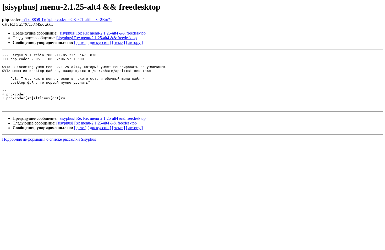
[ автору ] (134, 42)
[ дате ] (80, 42)
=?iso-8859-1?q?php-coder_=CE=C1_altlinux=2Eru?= (66, 19)
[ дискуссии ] (99, 42)
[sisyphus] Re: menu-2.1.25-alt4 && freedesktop (96, 38)
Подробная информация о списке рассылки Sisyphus (49, 139)
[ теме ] (118, 42)
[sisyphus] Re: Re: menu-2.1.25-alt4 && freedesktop (102, 33)
